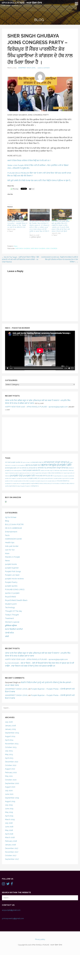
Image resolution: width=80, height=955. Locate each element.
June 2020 (9, 794)
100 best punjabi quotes (13, 462)
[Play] (8, 368)
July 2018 (9, 823)
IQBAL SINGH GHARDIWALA (55, 473)
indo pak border (12, 546)
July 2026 (9, 722)
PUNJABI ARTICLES (44, 476)
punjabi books (11, 564)
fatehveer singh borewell (61, 470)
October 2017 (10, 855)
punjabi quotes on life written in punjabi (25, 481)
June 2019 (9, 809)
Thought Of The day (13, 611)
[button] (77, 3)
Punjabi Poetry (11, 582)
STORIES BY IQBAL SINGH (67, 483)
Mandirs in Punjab (12, 557)
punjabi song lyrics (41, 481)
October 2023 (10, 747)
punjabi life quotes (22, 478)
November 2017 (11, 852)
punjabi (29, 475)
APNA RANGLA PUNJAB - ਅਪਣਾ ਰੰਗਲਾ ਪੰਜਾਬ (21, 2)
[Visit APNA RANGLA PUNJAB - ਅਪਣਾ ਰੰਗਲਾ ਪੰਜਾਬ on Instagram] (3, 884)
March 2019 (10, 819)
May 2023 (9, 754)
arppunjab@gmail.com (11, 910)
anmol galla (21, 465)
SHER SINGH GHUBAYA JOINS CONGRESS (44, 248)
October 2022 (10, 765)
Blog (7, 521)
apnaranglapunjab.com (13, 468)
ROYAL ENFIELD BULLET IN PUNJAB (50, 483)
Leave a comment (43, 68)
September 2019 (12, 798)
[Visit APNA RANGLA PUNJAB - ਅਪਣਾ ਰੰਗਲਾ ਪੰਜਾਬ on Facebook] (12, 884)
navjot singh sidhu (69, 473)
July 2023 (9, 751)
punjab (16, 475)
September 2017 (12, 859)
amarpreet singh (37, 462)
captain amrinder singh (47, 470)
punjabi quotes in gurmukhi (62, 478)
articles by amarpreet (29, 468)
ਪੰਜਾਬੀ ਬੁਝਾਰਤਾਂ (35, 486)
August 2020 (10, 787)
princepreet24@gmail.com (13, 918)
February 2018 (11, 841)
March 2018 (10, 837)
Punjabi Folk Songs (13, 571)
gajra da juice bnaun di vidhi (28, 473)
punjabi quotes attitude (46, 478)
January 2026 (10, 726)
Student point (11, 604)
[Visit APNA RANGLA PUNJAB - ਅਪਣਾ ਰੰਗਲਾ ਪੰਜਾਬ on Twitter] (8, 884)
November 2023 (11, 744)
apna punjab (33, 465)
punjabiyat (8, 483)
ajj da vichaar (27, 462)
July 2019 (9, 805)
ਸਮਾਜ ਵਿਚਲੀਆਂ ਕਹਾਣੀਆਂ (14, 629)
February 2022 (11, 772)
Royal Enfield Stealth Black (16, 600)
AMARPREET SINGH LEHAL (27, 68)
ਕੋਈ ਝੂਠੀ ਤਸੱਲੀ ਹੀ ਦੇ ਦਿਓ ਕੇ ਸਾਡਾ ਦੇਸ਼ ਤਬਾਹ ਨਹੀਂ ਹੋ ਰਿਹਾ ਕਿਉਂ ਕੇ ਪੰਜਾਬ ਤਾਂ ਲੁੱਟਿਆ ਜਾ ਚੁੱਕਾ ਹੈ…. (39, 180)
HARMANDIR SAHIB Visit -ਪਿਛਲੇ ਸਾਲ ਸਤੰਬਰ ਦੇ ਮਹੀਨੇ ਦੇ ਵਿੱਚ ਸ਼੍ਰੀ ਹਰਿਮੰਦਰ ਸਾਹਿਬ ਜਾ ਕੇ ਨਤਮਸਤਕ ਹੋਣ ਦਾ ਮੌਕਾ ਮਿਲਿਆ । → (59, 259)
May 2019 (9, 812)
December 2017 (11, 848)
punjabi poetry (34, 478)
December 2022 (11, 762)
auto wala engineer (16, 470)
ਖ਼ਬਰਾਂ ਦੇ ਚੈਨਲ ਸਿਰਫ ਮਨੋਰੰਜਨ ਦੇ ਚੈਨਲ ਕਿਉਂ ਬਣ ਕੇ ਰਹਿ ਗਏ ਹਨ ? (29, 160)
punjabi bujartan (12, 568)
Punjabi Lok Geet (12, 575)
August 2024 (10, 736)
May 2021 (9, 776)
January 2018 (10, 845)
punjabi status (52, 481)
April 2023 (9, 758)
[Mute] (69, 368)
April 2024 (9, 740)
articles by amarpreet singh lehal (53, 468)
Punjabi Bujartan (58, 475)
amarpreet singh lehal (56, 462)
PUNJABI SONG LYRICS (14, 589)
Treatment (9, 618)
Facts (7, 535)
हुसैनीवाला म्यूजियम (11, 625)
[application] (40, 350)
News (15, 246)
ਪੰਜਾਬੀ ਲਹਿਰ (9, 633)
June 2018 (9, 827)
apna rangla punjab (56, 464)
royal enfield (35, 483)
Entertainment (11, 532)
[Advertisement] (40, 434)
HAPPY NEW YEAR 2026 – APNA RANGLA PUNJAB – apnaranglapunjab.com (36, 407)
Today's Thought (12, 615)
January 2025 (10, 729)
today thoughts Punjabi (24, 486)
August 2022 (10, 769)
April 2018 (9, 834)
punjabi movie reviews (14, 579)
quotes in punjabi (12, 593)
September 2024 (12, 733)
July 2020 (9, 790)
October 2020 (10, 780)
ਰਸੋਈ (7, 636)
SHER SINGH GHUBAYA (22, 248)
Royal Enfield (10, 597)
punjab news (16, 483)
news (7, 476)
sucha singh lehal (11, 486)
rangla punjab (25, 483)
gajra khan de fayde (42, 473)
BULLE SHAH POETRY (14, 524)
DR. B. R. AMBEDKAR (13, 528)
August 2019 (10, 801)
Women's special (12, 622)
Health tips (9, 542)
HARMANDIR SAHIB (13, 539)
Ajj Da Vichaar (10, 517)
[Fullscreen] (72, 368)
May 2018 (9, 830)
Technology (10, 607)
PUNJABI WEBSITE (63, 481)
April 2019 (9, 816)
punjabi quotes (11, 586)
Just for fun (10, 550)
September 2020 (12, 783)
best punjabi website (31, 470)
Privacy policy (40, 939)
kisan (7, 553)
